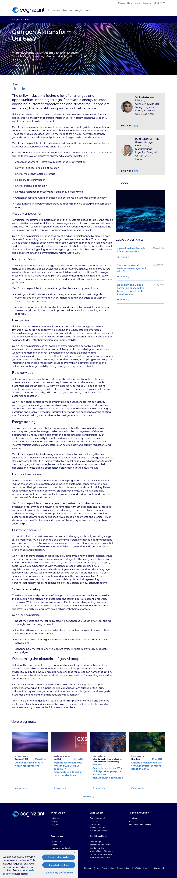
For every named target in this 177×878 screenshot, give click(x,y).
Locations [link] (94, 821)
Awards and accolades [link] (99, 831)
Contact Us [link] (56, 842)
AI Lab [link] (131, 821)
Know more (122, 257)
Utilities (124, 227)
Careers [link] (54, 845)
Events (138, 3)
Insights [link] (54, 824)
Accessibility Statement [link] (100, 845)
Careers (121, 3)
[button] (159, 3)
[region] (39, 864)
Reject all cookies (58, 865)
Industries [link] (55, 818)
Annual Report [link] (96, 824)
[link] (28, 10)
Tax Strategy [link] (95, 842)
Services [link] (54, 821)
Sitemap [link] (87, 868)
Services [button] (67, 10)
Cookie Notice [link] (123, 868)
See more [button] (87, 797)
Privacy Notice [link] (108, 868)
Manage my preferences (58, 872)
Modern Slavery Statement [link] (101, 851)
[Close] (75, 852)
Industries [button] (54, 10)
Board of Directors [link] (97, 828)
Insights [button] (79, 10)
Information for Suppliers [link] (62, 848)
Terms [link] (96, 868)
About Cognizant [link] (97, 818)
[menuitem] (121, 3)
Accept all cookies (59, 857)
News (129, 3)
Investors (147, 3)
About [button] (89, 10)
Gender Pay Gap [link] (97, 848)
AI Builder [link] (133, 818)
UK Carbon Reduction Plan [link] (101, 854)
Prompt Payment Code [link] (100, 857)
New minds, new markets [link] (140, 824)
